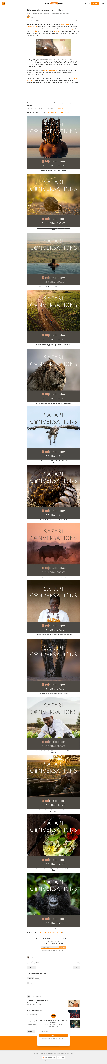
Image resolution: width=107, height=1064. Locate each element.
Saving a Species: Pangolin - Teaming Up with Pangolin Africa (53, 519)
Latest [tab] (32, 996)
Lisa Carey (69, 29)
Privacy (58, 1053)
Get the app (61, 1057)
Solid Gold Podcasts (35, 15)
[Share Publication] (89, 3)
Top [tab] (29, 996)
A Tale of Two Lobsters (34, 1011)
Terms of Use (60, 1038)
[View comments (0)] (33, 20)
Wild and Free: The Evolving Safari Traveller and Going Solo (53, 286)
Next (75, 967)
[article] (53, 1003)
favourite (67, 112)
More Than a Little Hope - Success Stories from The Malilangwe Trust (53, 577)
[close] (67, 1014)
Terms (62, 1053)
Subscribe (95, 3)
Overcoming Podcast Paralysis (37, 1000)
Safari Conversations (50, 70)
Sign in (102, 3)
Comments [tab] (30, 978)
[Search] (85, 3)
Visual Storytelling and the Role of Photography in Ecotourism (54, 693)
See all (30, 1031)
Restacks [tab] (37, 978)
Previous (32, 967)
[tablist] (33, 978)
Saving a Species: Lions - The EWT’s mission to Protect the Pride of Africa (53, 403)
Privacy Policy (64, 1040)
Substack (46, 1061)
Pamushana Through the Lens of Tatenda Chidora (53, 170)
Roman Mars (65, 24)
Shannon (57, 31)
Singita (34, 31)
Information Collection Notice (53, 1040)
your (62, 112)
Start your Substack (50, 1057)
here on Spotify (61, 109)
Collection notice (69, 1053)
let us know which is (54, 112)
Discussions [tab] (38, 996)
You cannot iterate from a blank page (36, 1002)
